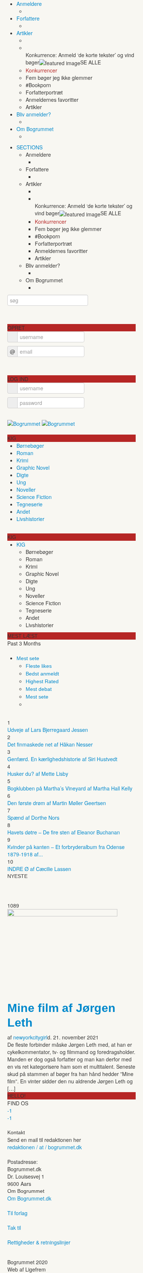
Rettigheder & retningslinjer (38, 1242)
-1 (9, 1110)
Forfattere (28, 18)
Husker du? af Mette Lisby (37, 773)
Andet (23, 511)
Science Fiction (34, 496)
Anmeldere (29, 3)
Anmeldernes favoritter (52, 99)
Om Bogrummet (35, 129)
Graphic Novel (33, 467)
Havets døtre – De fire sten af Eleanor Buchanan (63, 832)
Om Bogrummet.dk (29, 1198)
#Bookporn (38, 85)
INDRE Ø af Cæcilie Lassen (39, 868)
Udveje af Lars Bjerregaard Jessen (47, 729)
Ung (21, 482)
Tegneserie (29, 504)
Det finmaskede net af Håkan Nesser (50, 744)
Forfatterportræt (44, 92)
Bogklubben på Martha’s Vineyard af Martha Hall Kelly (69, 788)
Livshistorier (30, 518)
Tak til (14, 1227)
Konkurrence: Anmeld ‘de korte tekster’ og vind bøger (80, 58)
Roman (24, 453)
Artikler (24, 33)
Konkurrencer (41, 70)
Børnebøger (30, 445)
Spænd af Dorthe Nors (33, 817)
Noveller (26, 489)
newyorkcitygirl (30, 1037)
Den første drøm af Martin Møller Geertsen (56, 803)
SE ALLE (90, 62)
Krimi (22, 460)
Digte (22, 475)
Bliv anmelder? (33, 114)
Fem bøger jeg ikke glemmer (59, 77)
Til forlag (17, 1213)
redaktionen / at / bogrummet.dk (44, 1147)
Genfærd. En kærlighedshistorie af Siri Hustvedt (62, 759)
